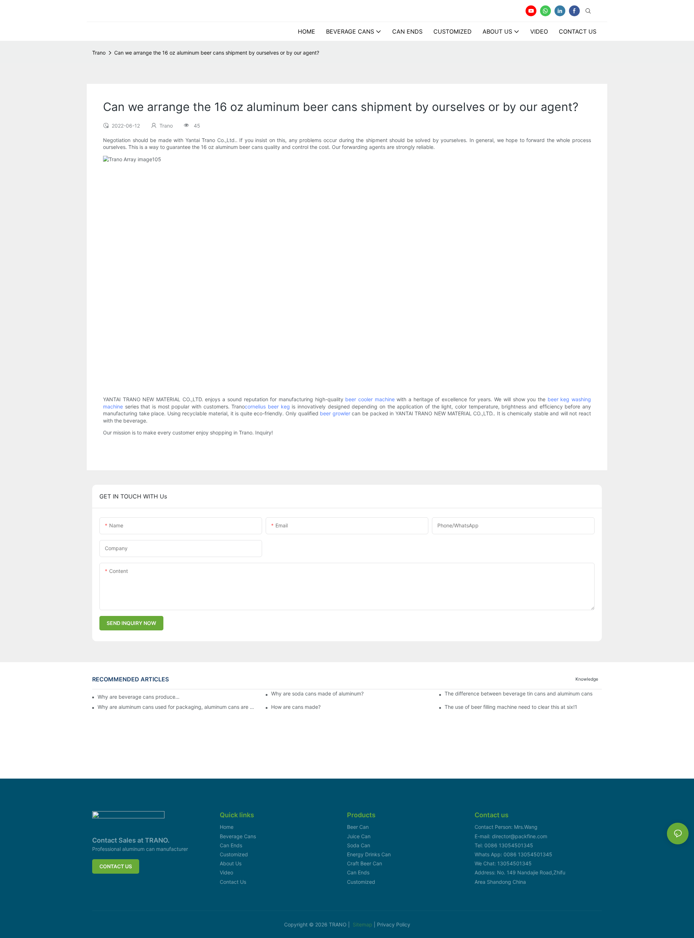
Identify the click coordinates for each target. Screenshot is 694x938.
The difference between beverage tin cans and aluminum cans (518, 694)
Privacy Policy (393, 924)
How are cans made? (296, 707)
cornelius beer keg (267, 406)
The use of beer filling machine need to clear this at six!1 (511, 707)
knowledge (586, 679)
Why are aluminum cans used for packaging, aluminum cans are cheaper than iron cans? (176, 707)
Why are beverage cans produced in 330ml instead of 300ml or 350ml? (139, 697)
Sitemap (363, 924)
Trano (99, 53)
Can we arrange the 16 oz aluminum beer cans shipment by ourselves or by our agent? (216, 53)
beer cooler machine (369, 399)
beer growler (335, 413)
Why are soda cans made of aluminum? (317, 694)
